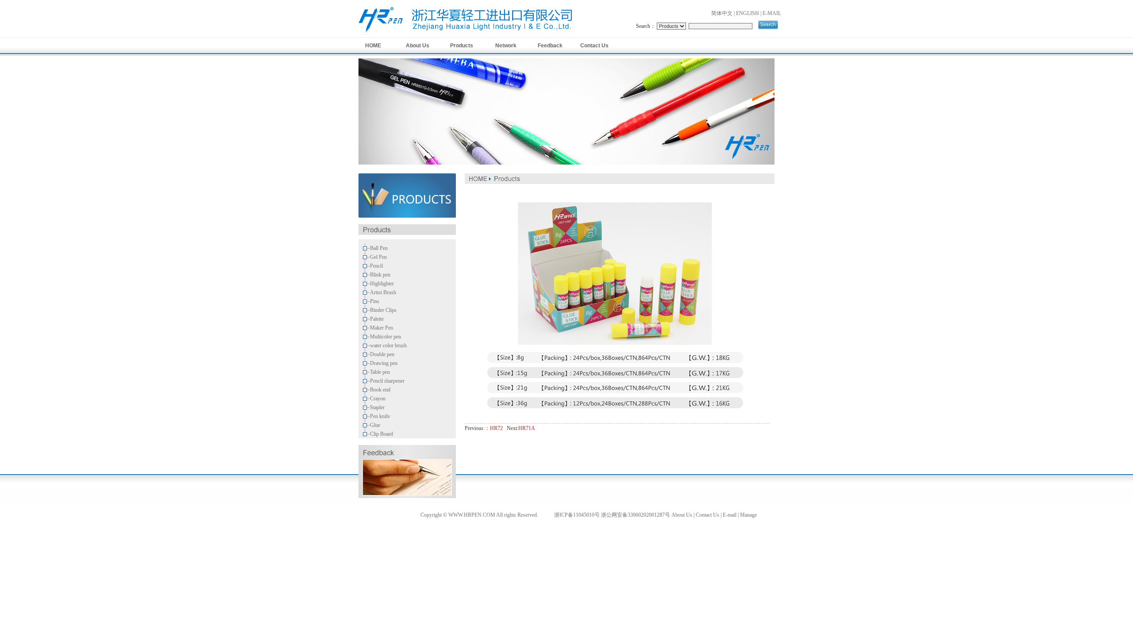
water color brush (388, 345)
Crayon (377, 398)
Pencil (376, 266)
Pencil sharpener (387, 381)
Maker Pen (381, 328)
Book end (380, 390)
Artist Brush (383, 292)
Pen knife (380, 416)
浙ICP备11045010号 (577, 515)
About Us (417, 45)
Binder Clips (383, 310)
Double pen (382, 354)
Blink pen (380, 275)
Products (461, 45)
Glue (375, 425)
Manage (748, 515)
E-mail (729, 515)
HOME (373, 45)
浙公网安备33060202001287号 (635, 515)
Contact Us (594, 45)
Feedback (550, 45)
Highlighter (382, 283)
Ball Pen (379, 248)
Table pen (380, 372)
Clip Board (381, 434)
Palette (377, 319)
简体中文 (721, 13)
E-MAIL (772, 13)
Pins (374, 301)
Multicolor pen (385, 337)
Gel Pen (378, 257)
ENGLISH (747, 13)
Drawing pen (383, 363)
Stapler (377, 407)
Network (505, 45)
